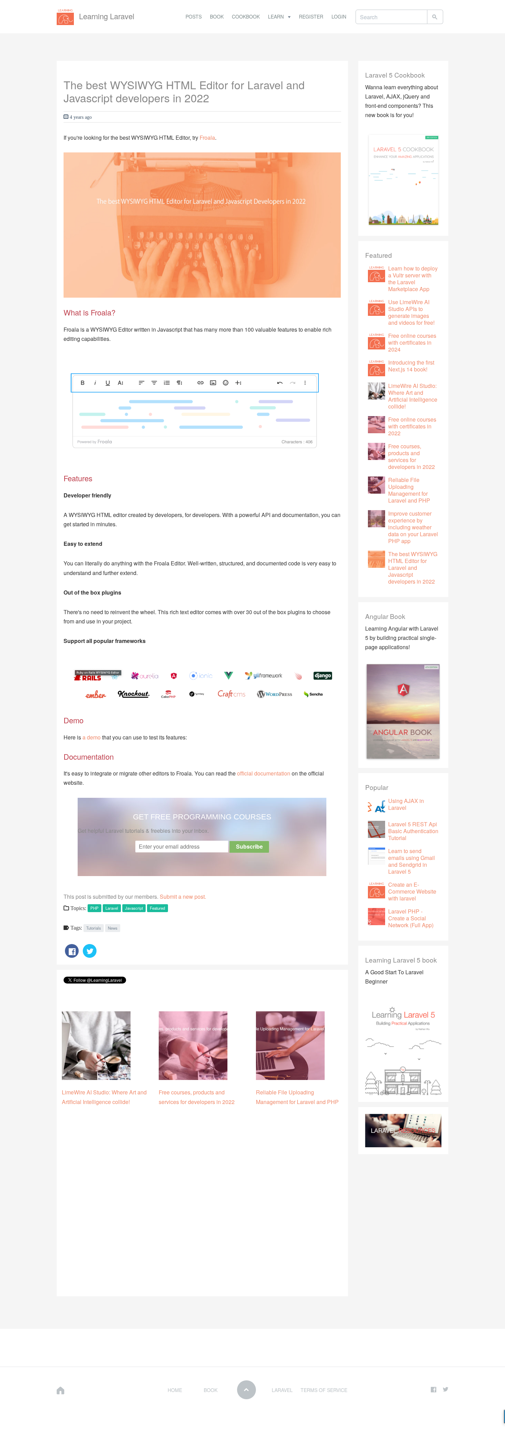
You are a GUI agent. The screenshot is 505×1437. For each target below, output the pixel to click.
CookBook (246, 16)
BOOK (210, 1390)
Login (339, 16)
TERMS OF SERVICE (324, 1390)
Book (217, 16)
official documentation (263, 773)
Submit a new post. (183, 896)
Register (311, 16)
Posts (194, 16)
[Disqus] (202, 1202)
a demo (91, 737)
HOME (175, 1390)
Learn (276, 16)
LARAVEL (282, 1390)
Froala (207, 137)
